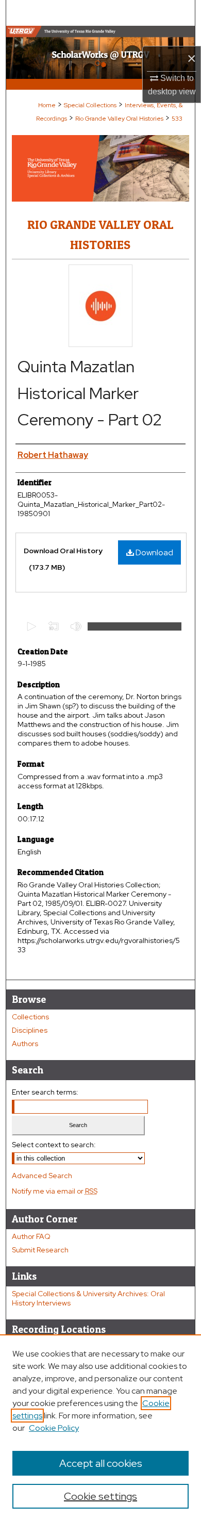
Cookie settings (100, 1496)
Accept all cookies (100, 1463)
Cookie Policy (54, 1428)
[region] (100, 1427)
